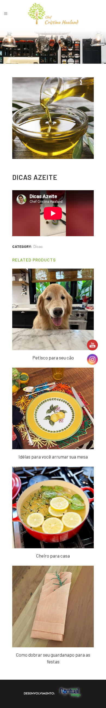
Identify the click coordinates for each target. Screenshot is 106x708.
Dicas (38, 246)
